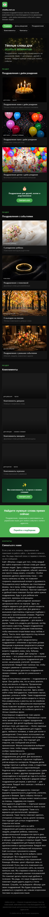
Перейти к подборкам (24, 530)
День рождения (21, 26)
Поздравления (38, 26)
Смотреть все (24, 200)
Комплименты (9, 31)
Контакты (23, 31)
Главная (7, 26)
